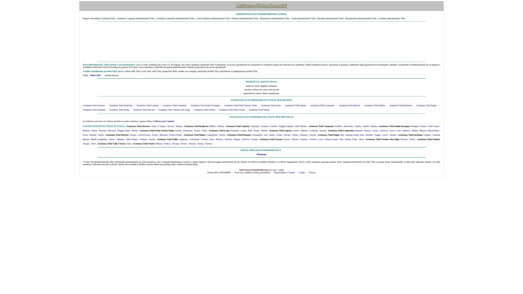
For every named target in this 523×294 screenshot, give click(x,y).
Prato (355, 139)
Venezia (192, 144)
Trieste (197, 130)
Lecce (385, 135)
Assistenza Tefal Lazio (271, 105)
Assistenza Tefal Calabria (147, 105)
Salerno (374, 126)
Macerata (164, 135)
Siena (361, 139)
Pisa (341, 139)
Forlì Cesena (433, 126)
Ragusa (237, 139)
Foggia (378, 135)
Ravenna (112, 130)
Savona (323, 130)
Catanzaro (255, 126)
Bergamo (359, 130)
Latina (243, 130)
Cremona (384, 130)
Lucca (321, 139)
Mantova (406, 130)
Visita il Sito (95, 75)
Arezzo (287, 139)
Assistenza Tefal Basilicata (120, 105)
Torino (295, 135)
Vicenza (208, 144)
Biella (271, 135)
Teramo (179, 126)
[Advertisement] (261, 42)
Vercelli (312, 135)
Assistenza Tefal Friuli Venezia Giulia (240, 105)
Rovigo (175, 144)
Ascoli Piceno (144, 135)
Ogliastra (120, 139)
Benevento (348, 126)
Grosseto (304, 139)
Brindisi (369, 135)
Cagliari (427, 135)
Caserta (358, 126)
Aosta (128, 144)
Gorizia (178, 130)
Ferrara (423, 126)
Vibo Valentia (301, 126)
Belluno (159, 144)
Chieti (153, 126)
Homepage (261, 154)
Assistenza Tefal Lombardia (322, 105)
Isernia (222, 135)
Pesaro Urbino (175, 135)
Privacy (312, 172)
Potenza (220, 126)
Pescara (170, 126)
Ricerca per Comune (164, 121)
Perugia (86, 144)
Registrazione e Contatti (284, 172)
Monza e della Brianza (429, 130)
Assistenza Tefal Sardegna (94, 110)
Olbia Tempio (132, 139)
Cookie (302, 172)
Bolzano (404, 139)
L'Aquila (161, 126)
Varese (101, 135)
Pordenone (187, 130)
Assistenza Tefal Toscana (144, 110)
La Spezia (313, 130)
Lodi (399, 130)
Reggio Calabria (286, 126)
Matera (212, 126)
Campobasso (212, 135)
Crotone (273, 126)
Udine (204, 130)
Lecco (392, 130)
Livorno (312, 139)
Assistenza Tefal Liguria (295, 105)
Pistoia (348, 139)
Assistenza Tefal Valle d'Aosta (232, 110)
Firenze (295, 139)
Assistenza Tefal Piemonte (400, 105)
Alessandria (257, 135)
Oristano (143, 139)
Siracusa (245, 139)
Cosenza (264, 126)
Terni (93, 144)
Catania (204, 139)
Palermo (228, 139)
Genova (295, 130)
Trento (412, 139)
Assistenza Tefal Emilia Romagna (205, 105)
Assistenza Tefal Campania (174, 105)
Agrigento (183, 139)
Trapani (254, 139)
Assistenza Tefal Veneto (259, 110)
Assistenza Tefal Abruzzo (94, 105)
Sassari (152, 139)
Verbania (303, 135)
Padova (167, 144)
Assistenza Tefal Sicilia (119, 110)
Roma (256, 130)
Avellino (338, 126)
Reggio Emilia (124, 130)
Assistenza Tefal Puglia (426, 105)
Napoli (366, 126)
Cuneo (279, 135)
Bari (342, 135)
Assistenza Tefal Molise (374, 105)
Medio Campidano (99, 139)
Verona (200, 144)
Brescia (367, 130)
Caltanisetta (194, 139)
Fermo (155, 135)
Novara (287, 135)
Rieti (250, 130)
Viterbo (264, 130)
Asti (265, 135)
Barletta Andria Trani (355, 135)
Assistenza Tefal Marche (349, 105)
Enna (212, 139)
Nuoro (112, 139)
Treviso (184, 144)
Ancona (133, 135)
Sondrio (92, 135)
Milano (415, 130)
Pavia (85, 135)
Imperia (304, 130)
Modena (86, 130)
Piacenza (103, 130)
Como (375, 130)
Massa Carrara (331, 139)
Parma (94, 130)
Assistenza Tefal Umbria (204, 110)
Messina (219, 139)
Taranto (393, 135)
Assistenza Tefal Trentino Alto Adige (174, 110)
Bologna (414, 126)
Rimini (135, 130)
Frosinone (234, 130)
